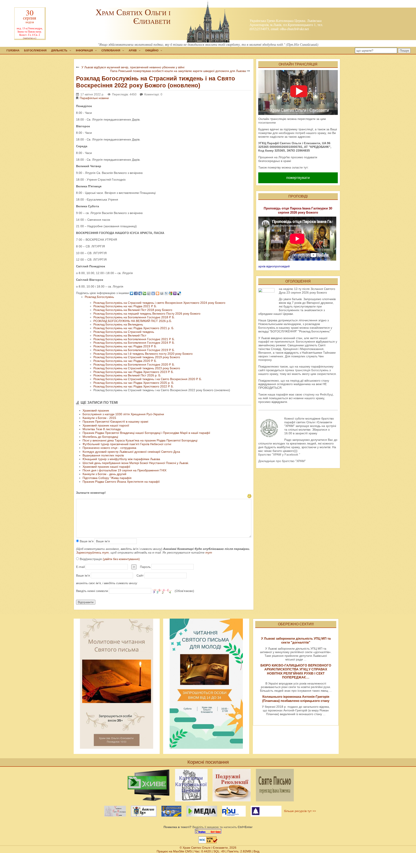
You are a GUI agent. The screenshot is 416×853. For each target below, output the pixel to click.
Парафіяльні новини (94, 98)
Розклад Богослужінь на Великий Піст (119, 335)
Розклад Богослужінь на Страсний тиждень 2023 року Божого (136, 368)
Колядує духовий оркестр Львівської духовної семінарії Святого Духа (131, 451)
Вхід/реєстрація (109, 559)
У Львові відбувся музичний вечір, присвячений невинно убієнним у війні (132, 67)
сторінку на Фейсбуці (318, 394)
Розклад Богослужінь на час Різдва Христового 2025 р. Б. (133, 382)
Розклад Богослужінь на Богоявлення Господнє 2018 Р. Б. (134, 317)
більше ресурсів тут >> (299, 811)
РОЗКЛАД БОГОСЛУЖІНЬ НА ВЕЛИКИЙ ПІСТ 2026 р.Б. (132, 321)
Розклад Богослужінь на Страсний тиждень (123, 331)
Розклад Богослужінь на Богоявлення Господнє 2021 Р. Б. (134, 339)
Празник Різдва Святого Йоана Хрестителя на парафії (121, 481)
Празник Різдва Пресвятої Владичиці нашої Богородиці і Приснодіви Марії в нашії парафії (146, 433)
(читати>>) (29, 38)
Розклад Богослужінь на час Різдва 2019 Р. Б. (125, 346)
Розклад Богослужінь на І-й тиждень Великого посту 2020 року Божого (143, 353)
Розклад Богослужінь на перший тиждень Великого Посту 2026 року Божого (146, 313)
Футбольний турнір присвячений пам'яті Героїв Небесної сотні (127, 444)
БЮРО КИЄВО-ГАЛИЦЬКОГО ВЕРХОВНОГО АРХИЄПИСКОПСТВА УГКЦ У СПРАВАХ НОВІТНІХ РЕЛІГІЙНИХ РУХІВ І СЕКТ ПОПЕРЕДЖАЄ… (295, 671)
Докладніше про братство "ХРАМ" (282, 461)
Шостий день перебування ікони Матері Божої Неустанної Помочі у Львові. (136, 463)
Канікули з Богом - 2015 (99, 418)
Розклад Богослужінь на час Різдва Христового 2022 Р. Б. (133, 386)
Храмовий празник (96, 410)
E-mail (80, 567)
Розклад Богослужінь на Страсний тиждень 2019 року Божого (136, 357)
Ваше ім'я (86, 541)
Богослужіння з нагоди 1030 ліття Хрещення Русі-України (123, 414)
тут (208, 552)
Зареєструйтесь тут (92, 552)
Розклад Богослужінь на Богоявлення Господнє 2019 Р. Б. (134, 350)
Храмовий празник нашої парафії (106, 466)
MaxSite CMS (182, 851)
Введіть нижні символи (92, 591)
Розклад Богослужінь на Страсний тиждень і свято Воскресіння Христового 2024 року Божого (159, 302)
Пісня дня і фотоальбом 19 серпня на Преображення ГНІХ (124, 470)
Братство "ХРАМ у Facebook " (279, 454)
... (305, 659)
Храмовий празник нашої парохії (106, 425)
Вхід (256, 851)
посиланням (267, 122)
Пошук (404, 50)
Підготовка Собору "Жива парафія (107, 478)
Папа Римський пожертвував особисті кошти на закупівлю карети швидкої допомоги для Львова (178, 71)
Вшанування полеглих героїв (103, 455)
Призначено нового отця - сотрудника (109, 447)
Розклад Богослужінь (99, 297)
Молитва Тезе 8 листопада (102, 429)
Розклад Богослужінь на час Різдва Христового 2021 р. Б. (133, 328)
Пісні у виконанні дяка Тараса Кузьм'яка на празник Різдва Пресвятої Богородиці (140, 440)
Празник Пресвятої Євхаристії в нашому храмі (115, 421)
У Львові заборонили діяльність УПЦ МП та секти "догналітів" (296, 640)
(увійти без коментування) (121, 559)
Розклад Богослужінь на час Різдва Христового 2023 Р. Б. (133, 372)
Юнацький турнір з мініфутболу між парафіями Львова (121, 459)
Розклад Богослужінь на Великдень (118, 324)
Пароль (145, 567)
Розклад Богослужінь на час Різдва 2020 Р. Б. (125, 361)
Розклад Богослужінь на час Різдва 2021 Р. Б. (125, 306)
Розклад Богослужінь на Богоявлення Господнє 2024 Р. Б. (134, 342)
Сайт (139, 575)
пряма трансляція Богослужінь (306, 370)
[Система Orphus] (208, 831)
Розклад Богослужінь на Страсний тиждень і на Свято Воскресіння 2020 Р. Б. (147, 379)
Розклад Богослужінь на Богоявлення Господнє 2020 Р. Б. (134, 364)
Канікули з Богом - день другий (104, 474)
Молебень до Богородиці (100, 436)
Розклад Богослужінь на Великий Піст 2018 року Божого (132, 310)
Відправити (86, 602)
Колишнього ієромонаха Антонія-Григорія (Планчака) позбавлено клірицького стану (295, 698)
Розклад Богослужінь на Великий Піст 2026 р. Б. (127, 375)
